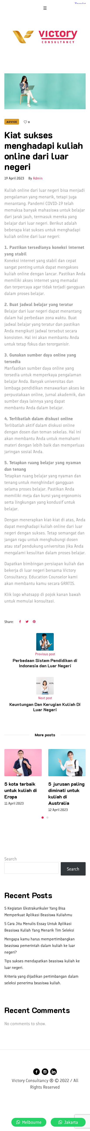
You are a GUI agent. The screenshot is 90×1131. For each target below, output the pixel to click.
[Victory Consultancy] (45, 37)
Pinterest (34, 621)
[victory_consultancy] (45, 1071)
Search (10, 858)
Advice (11, 121)
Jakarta (71, 1122)
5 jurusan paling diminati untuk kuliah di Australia (28, 793)
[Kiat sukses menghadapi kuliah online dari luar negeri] (45, 91)
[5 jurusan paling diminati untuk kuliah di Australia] (28, 762)
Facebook (20, 621)
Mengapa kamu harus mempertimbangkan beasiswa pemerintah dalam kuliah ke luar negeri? (39, 946)
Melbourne (32, 1122)
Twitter (27, 621)
